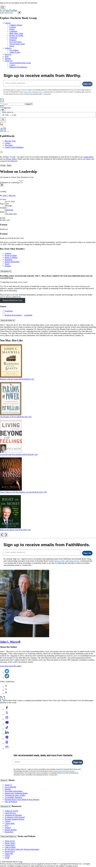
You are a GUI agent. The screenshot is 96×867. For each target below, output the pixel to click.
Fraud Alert (9, 854)
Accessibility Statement (13, 797)
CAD (14, 115)
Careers (12, 65)
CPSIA (7, 856)
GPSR (7, 858)
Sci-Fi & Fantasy (15, 42)
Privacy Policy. (11, 159)
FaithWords (9, 210)
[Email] (7, 749)
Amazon (8, 253)
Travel (11, 46)
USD (7, 115)
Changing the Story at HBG (15, 795)
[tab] (48, 152)
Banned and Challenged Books (16, 793)
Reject (9, 165)
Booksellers (9, 832)
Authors (8, 48)
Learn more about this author (10, 666)
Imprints (8, 59)
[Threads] (7, 744)
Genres (7, 23)
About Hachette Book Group (20, 63)
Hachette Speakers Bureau (14, 819)
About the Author (7, 320)
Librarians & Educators (13, 815)
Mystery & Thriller (16, 36)
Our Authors (14, 50)
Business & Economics (13, 315)
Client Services (10, 813)
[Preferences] (2, 110)
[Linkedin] (7, 734)
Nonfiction (13, 38)
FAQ (6, 826)
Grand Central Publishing (14, 147)
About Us (8, 61)
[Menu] (2, 7)
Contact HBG (10, 823)
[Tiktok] (7, 729)
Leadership (28, 315)
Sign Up (87, 84)
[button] (20, 183)
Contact (7, 143)
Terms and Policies (7, 836)
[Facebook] (7, 709)
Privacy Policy (10, 843)
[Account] (3, 120)
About (3, 780)
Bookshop (8, 260)
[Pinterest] (7, 739)
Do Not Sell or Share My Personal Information (22, 849)
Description (5, 271)
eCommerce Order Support (15, 817)
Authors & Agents (11, 811)
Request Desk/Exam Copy (12, 300)
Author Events (14, 52)
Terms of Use (10, 841)
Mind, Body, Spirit (16, 33)
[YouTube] (7, 724)
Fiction (12, 29)
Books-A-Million (11, 258)
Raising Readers (11, 830)
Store (7, 57)
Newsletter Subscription (13, 791)
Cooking (12, 27)
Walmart (8, 266)
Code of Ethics (10, 847)
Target (7, 264)
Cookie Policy (88, 157)
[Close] (2, 185)
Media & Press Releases (18, 67)
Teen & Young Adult (17, 44)
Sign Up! (7, 108)
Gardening (13, 31)
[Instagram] (7, 719)
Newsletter (9, 145)
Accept (3, 165)
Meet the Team (10, 141)
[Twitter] (7, 714)
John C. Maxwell (9, 195)
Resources (5, 806)
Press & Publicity (11, 802)
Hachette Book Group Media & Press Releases (22, 800)
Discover (8, 54)
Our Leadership (10, 787)
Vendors (8, 828)
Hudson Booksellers (12, 262)
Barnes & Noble (11, 255)
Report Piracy (10, 851)
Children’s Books (15, 25)
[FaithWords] (8, 131)
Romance (12, 40)
